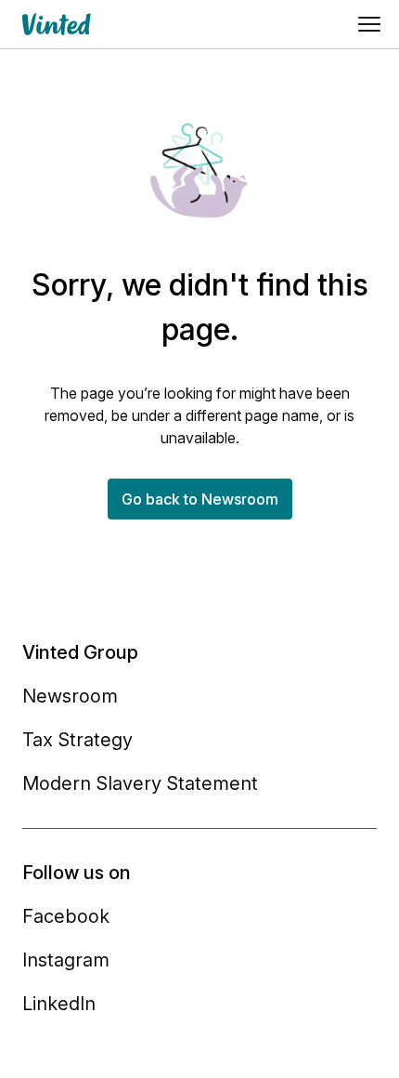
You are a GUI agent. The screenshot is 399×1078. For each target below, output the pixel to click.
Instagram (65, 960)
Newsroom (70, 696)
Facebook (65, 916)
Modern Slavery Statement (140, 783)
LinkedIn (59, 1004)
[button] (200, 499)
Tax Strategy (77, 740)
